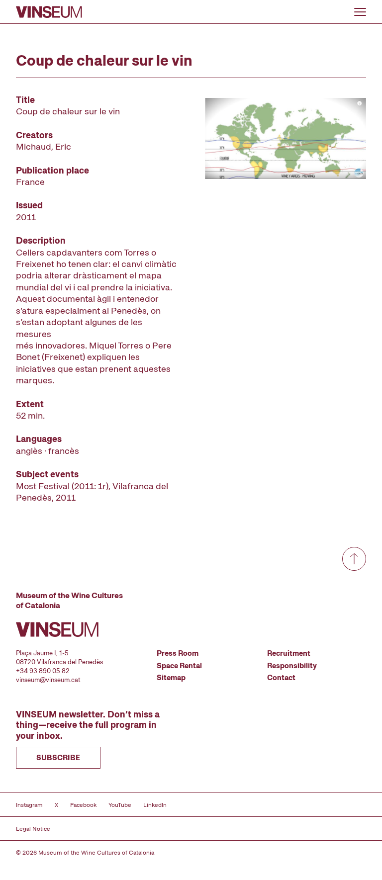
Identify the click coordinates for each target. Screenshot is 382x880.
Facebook (83, 805)
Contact (281, 678)
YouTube (119, 805)
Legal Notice (33, 829)
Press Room (177, 653)
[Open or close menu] (360, 12)
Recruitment (288, 653)
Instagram (29, 805)
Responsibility (292, 666)
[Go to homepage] (49, 12)
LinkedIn (155, 805)
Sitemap (171, 678)
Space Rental (179, 666)
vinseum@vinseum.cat (48, 680)
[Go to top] (354, 559)
